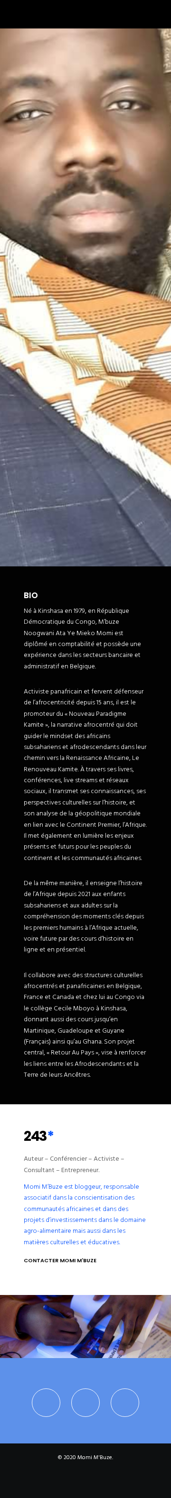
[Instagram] (125, 1402)
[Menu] (157, 14)
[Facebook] (85, 1402)
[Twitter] (46, 1402)
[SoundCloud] (106, 1482)
